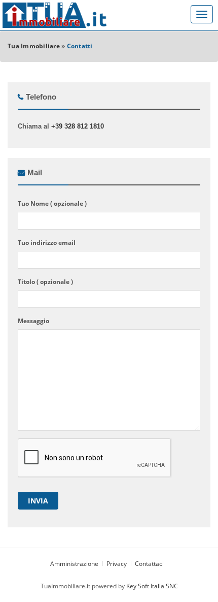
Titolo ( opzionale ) (45, 281)
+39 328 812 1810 (77, 126)
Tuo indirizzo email (47, 242)
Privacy (116, 563)
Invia (38, 500)
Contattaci (150, 563)
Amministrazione (75, 563)
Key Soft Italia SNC (152, 586)
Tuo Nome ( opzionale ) (52, 203)
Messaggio (33, 320)
